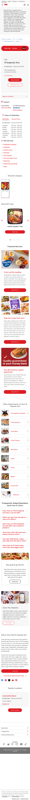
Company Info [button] (5, 731)
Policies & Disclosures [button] (7, 735)
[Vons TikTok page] (26, 745)
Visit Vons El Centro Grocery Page (16, 676)
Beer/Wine (18, 449)
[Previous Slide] (2, 220)
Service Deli (18, 485)
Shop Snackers (15, 80)
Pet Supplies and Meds (18, 413)
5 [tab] (16, 239)
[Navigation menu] (2, 4)
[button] (24, 4)
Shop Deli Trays (15, 85)
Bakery (18, 476)
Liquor (18, 458)
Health (9, 1)
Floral (18, 467)
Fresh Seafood (18, 422)
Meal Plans (6, 161)
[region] (15, 795)
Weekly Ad (5, 704)
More (24, 48)
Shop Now (18, 232)
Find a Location (16, 710)
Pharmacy (14, 1)
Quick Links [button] (4, 728)
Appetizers (6, 147)
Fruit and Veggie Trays (10, 158)
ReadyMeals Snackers (9, 144)
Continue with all (24, 798)
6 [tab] (18, 239)
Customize (4, 796)
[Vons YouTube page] (21, 745)
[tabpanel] (15, 221)
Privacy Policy (15, 796)
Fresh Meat (18, 431)
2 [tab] (11, 239)
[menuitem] (7, 48)
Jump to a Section (7, 96)
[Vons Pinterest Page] (12, 745)
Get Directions (8, 75)
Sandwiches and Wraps (10, 164)
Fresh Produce (18, 440)
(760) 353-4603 (6, 108)
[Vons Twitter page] (8, 745)
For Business (21, 1)
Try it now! (10, 623)
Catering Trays (7, 150)
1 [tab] (10, 239)
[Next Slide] (28, 220)
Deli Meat (6, 153)
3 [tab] (13, 239)
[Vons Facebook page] (4, 745)
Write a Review (17, 110)
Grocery (4, 1)
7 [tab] (19, 239)
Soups (5, 166)
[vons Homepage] (6, 5)
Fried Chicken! (7, 155)
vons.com (20, 671)
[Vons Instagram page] (17, 745)
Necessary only (15, 798)
